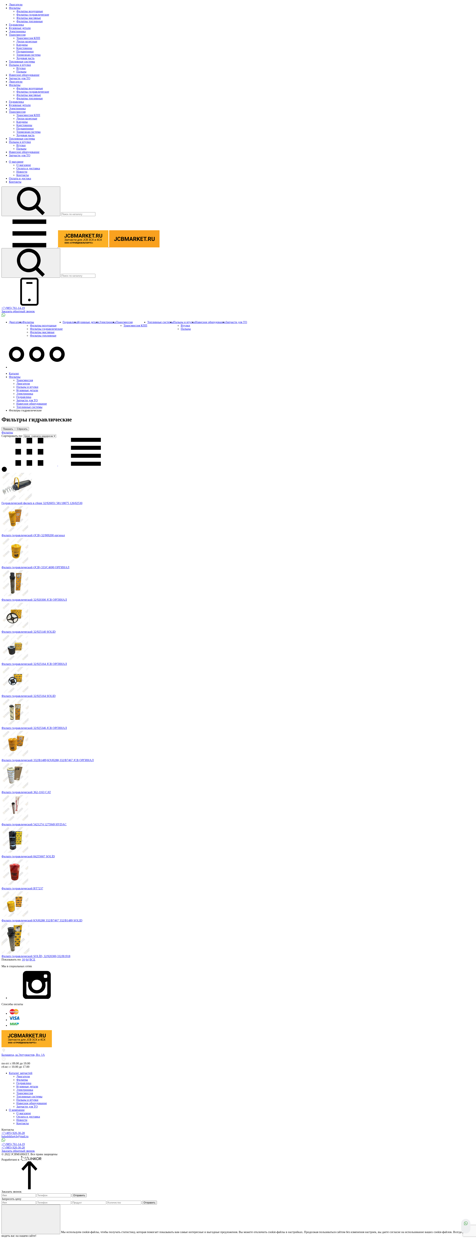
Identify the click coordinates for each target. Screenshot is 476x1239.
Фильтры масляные (28, 18)
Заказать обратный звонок (18, 311)
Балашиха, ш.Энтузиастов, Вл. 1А (23, 1054)
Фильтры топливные (29, 21)
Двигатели (15, 4)
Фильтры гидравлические (32, 14)
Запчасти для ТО (19, 78)
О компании (17, 1109)
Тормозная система (28, 54)
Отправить (79, 1195)
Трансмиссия (17, 34)
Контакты (22, 175)
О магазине (16, 161)
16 (23, 959)
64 (27, 959)
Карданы (22, 44)
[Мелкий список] (86, 464)
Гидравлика (16, 24)
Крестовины (24, 48)
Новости (21, 171)
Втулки (21, 68)
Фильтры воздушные (29, 11)
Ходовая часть (25, 58)
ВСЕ (32, 959)
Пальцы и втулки (20, 64)
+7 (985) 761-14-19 (13, 308)
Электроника (17, 31)
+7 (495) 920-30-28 (13, 1133)
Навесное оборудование (24, 75)
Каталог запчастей (20, 1073)
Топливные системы (22, 61)
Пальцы (21, 71)
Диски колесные (26, 41)
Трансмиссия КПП (28, 38)
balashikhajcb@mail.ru (14, 1136)
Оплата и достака (20, 178)
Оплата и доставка (28, 168)
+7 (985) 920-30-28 (13, 1147)
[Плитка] (29, 464)
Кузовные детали (20, 28)
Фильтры (14, 7)
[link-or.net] (31, 1159)
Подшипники (25, 51)
